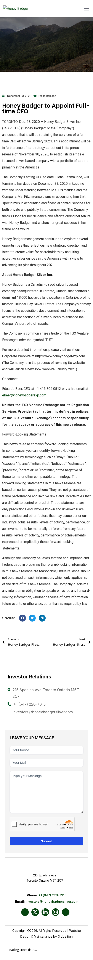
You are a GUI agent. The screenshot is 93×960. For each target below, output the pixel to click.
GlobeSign (65, 936)
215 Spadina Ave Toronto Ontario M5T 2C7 (46, 693)
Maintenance (43, 936)
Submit (46, 841)
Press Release (47, 95)
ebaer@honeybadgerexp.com (24, 395)
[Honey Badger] (15, 8)
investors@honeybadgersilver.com (43, 712)
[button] (22, 618)
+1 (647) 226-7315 (29, 704)
